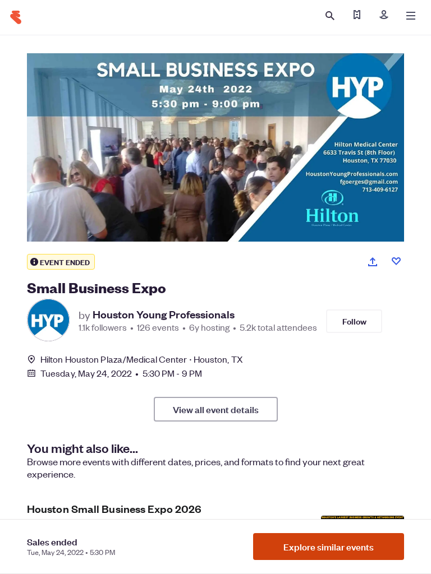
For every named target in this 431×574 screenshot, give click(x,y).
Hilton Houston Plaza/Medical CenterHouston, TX (141, 359)
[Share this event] (372, 262)
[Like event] (396, 261)
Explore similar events (328, 546)
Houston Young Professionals (164, 314)
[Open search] (330, 15)
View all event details (216, 409)
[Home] (15, 17)
